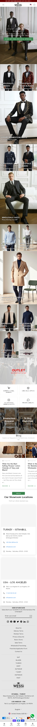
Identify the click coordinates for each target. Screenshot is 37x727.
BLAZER (18, 660)
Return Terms (18, 640)
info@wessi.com (11, 547)
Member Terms (18, 634)
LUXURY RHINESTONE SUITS (14, 137)
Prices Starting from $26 (9, 139)
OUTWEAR (18, 669)
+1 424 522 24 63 (11, 593)
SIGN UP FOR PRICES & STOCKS (18, 39)
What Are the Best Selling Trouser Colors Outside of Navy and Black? (11, 467)
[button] (31, 4)
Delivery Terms (18, 631)
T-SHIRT (18, 672)
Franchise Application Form (18, 648)
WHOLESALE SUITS (11, 217)
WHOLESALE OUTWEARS (12, 297)
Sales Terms (18, 643)
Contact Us (18, 651)
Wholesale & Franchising (18, 645)
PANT (18, 678)
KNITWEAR (18, 675)
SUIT (18, 657)
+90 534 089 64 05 (12, 542)
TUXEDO (18, 663)
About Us (18, 628)
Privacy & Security (18, 637)
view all (18, 493)
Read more (5, 486)
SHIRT (18, 666)
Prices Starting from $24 (9, 299)
